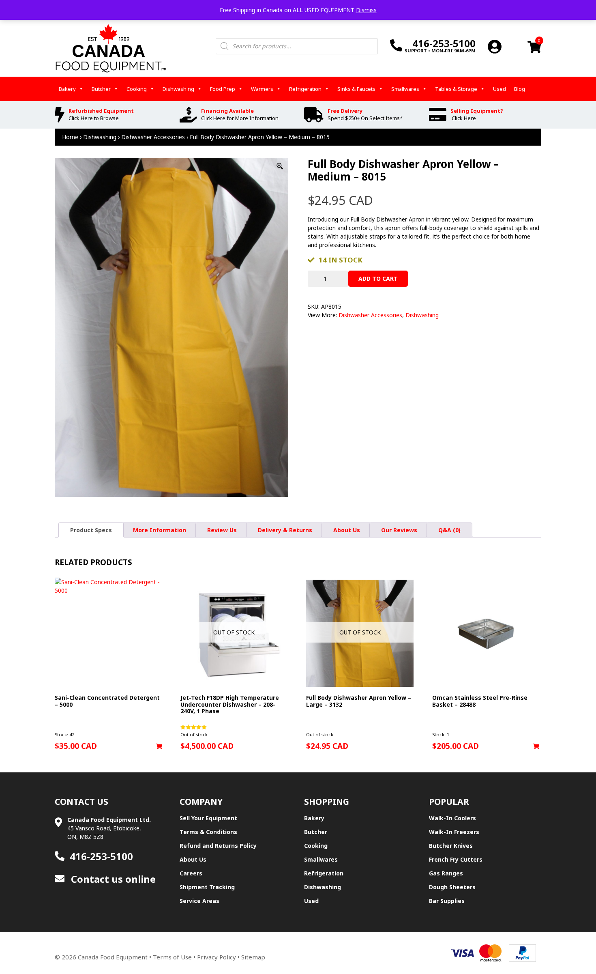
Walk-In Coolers (452, 818)
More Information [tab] (159, 530)
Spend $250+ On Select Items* (365, 118)
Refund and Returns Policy (218, 845)
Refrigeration (305, 88)
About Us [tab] (346, 530)
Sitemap (253, 957)
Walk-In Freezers (454, 832)
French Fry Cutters (455, 859)
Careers (191, 873)
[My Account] (495, 46)
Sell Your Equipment (208, 818)
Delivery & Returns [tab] (285, 530)
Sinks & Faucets (356, 88)
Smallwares (405, 88)
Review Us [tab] (222, 530)
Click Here (464, 118)
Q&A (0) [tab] (449, 530)
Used (499, 88)
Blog (519, 88)
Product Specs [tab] (91, 530)
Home (70, 137)
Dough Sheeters (452, 887)
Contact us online (112, 879)
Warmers (262, 88)
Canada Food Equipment (113, 957)
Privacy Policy (216, 957)
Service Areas (199, 901)
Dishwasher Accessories (153, 137)
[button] (159, 746)
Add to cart (378, 278)
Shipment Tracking (207, 887)
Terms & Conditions (208, 832)
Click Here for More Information (240, 118)
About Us (193, 859)
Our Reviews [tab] (399, 530)
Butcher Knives (451, 845)
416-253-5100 (101, 856)
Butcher (101, 88)
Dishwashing (178, 88)
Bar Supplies (447, 901)
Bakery (67, 88)
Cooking (136, 88)
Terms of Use (172, 957)
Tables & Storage (456, 88)
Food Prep (222, 88)
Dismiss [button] (366, 10)
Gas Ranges (446, 873)
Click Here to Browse (94, 118)
